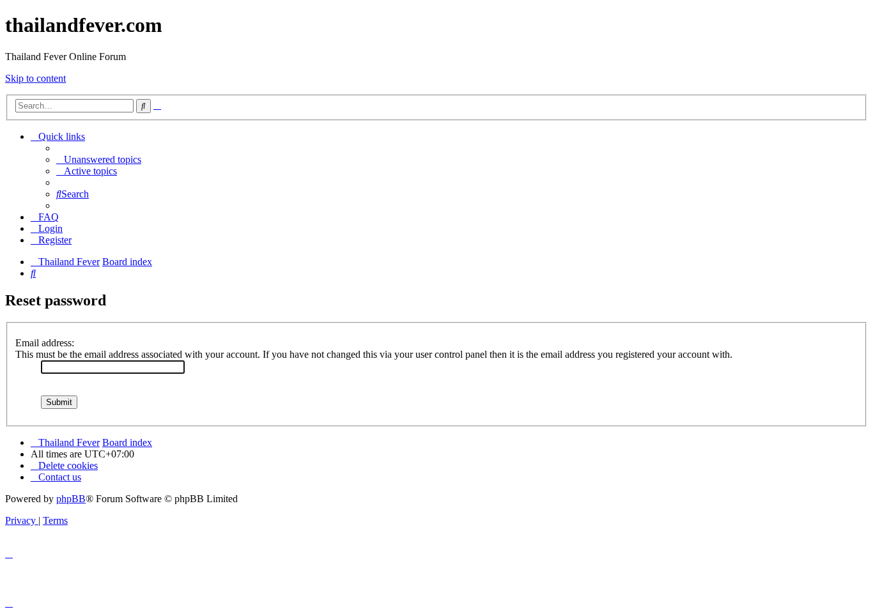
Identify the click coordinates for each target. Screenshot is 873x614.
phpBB (71, 498)
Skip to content (35, 78)
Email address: (44, 342)
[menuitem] (98, 159)
